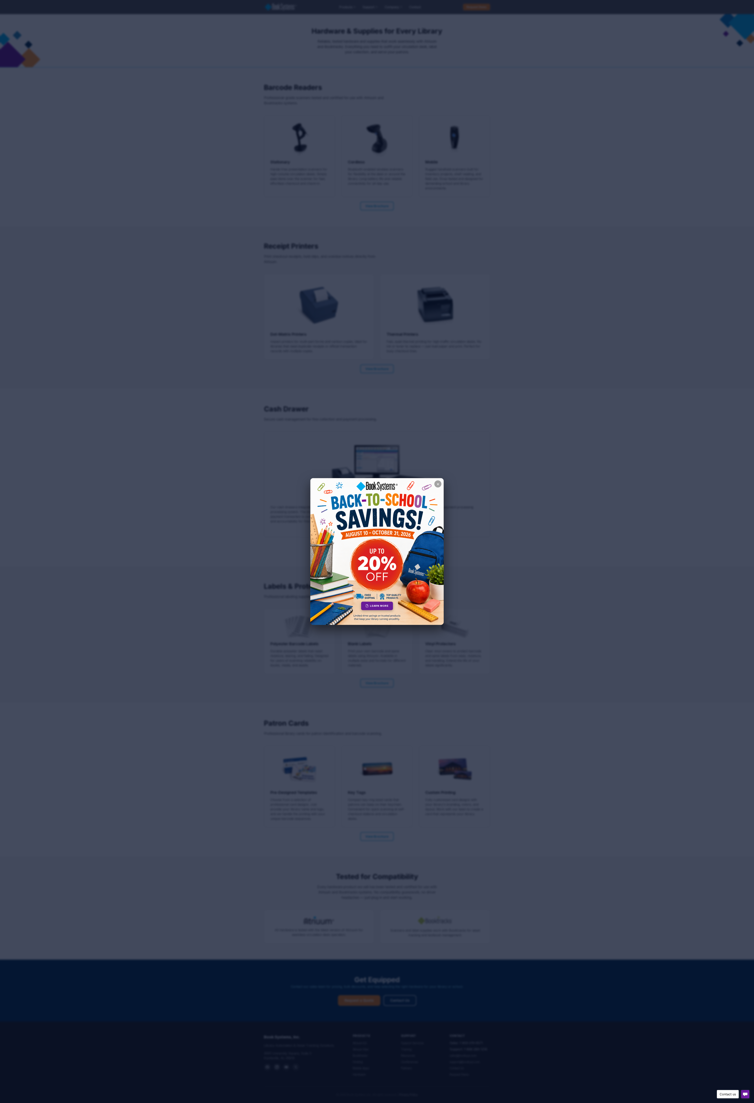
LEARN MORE (379, 605)
